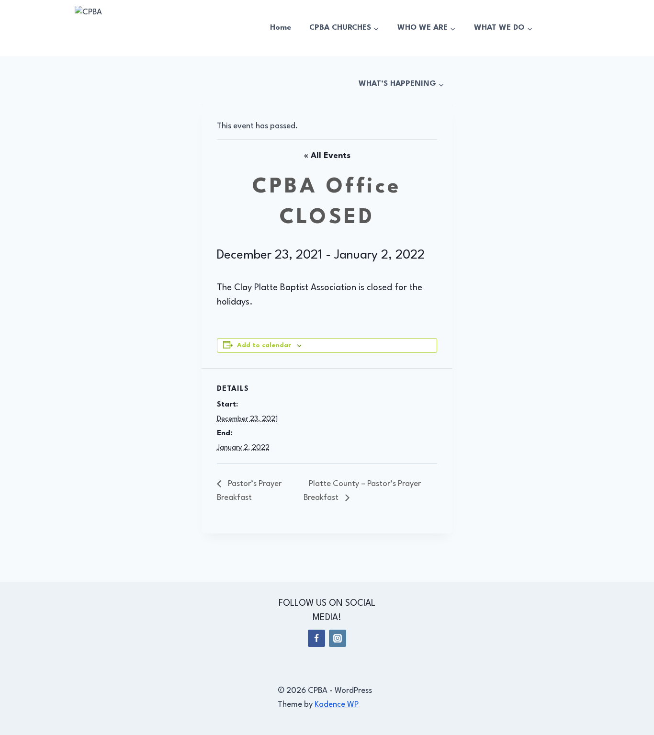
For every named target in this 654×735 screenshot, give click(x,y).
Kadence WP (337, 705)
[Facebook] (316, 638)
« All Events (327, 156)
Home (280, 28)
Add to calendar (264, 345)
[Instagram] (337, 638)
